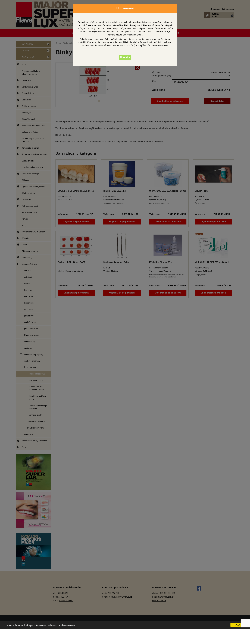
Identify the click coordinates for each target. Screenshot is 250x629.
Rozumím (125, 57)
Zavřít (238, 625)
